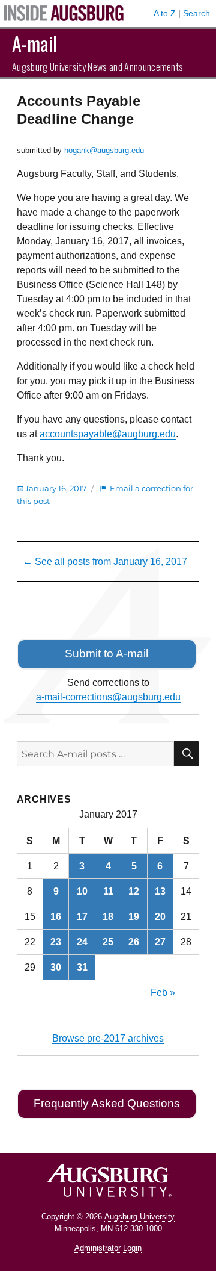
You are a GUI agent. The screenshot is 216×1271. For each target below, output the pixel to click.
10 (82, 891)
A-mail (34, 43)
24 (82, 942)
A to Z (165, 13)
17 (82, 917)
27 (160, 942)
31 (82, 967)
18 (108, 917)
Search (196, 13)
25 (108, 942)
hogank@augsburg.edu (104, 150)
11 (108, 891)
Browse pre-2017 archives (108, 1038)
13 (160, 891)
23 (55, 942)
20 (160, 917)
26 (133, 942)
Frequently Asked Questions (107, 1103)
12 (133, 891)
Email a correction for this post (105, 494)
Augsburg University (139, 1216)
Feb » (163, 992)
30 (55, 967)
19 (133, 917)
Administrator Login (108, 1247)
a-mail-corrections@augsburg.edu (108, 697)
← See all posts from (105, 561)
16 (55, 917)
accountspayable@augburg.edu (108, 434)
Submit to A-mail (106, 653)
